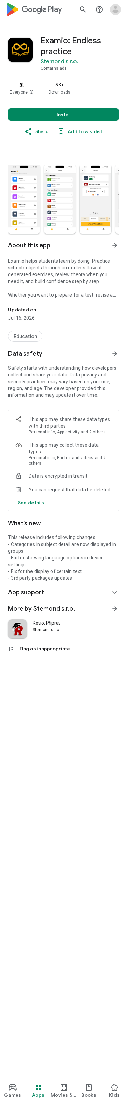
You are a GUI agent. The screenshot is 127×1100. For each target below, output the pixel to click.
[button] (31, 92)
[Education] (25, 336)
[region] (63, 88)
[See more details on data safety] (31, 502)
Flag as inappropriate (39, 649)
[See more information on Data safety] (115, 354)
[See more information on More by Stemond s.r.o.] (115, 608)
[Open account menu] (115, 9)
